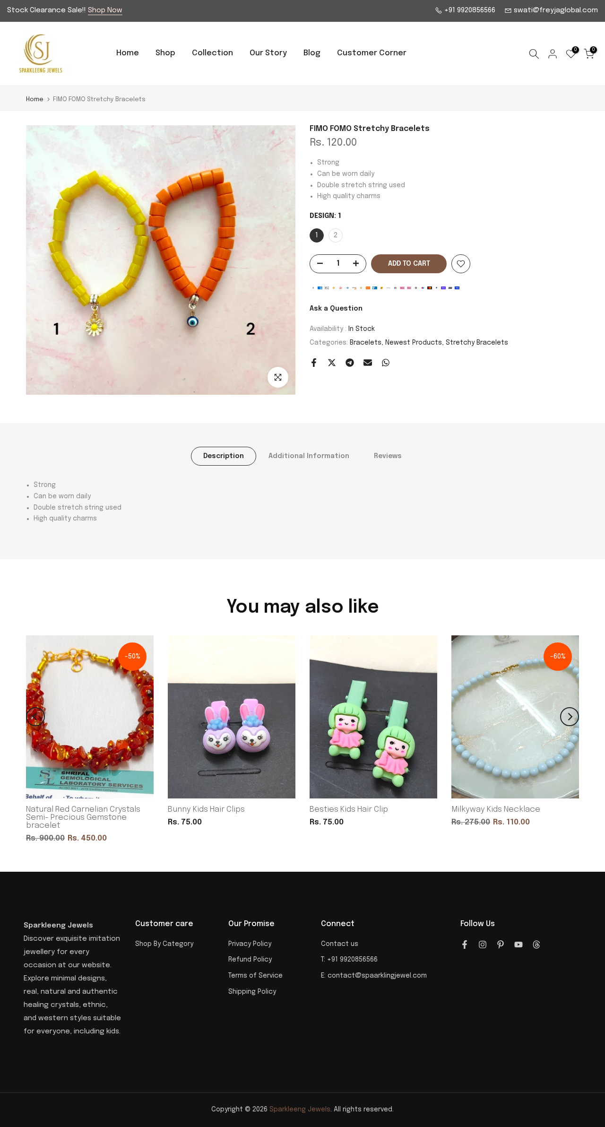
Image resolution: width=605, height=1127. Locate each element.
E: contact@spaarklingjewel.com (374, 975)
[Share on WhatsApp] (385, 362)
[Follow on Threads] (536, 944)
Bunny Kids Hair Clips (206, 810)
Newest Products (413, 342)
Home (127, 53)
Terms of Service (255, 975)
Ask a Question (336, 308)
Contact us (339, 944)
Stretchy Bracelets (477, 342)
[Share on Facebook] (314, 362)
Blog (311, 53)
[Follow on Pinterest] (500, 944)
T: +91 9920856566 (349, 959)
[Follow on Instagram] (482, 944)
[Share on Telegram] (350, 362)
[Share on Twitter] (332, 362)
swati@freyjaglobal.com (555, 10)
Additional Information (308, 456)
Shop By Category (164, 944)
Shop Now (105, 10)
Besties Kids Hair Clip (349, 810)
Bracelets (365, 342)
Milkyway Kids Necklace (495, 810)
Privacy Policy (249, 944)
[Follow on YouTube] (518, 944)
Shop (165, 53)
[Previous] (35, 716)
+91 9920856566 (468, 10)
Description (223, 456)
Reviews (388, 456)
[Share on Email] (367, 362)
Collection (212, 53)
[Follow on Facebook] (464, 944)
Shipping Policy (252, 991)
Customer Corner (371, 53)
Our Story (268, 53)
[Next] (569, 716)
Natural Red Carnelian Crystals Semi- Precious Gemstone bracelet (83, 818)
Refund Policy (250, 959)
